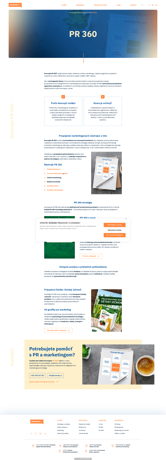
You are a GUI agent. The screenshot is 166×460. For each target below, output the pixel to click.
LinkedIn (45, 433)
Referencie (80, 5)
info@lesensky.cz (55, 375)
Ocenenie (82, 430)
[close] (125, 218)
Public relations (62, 427)
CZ (149, 5)
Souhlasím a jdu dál (114, 225)
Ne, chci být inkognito (114, 235)
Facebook (31, 433)
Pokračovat (83, 58)
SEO (66, 173)
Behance (41, 433)
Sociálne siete (52, 186)
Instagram (36, 433)
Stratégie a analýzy (63, 424)
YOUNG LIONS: (93, 450)
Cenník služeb (83, 433)
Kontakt (133, 5)
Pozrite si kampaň (89, 256)
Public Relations (53, 169)
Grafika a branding (55, 190)
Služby (64, 5)
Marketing (60, 430)
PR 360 (101, 427)
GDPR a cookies (120, 433)
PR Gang (117, 424)
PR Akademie (119, 427)
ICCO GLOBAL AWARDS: (45, 445)
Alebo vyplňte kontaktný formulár (42, 382)
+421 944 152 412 (37, 375)
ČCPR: (70, 451)
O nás (119, 5)
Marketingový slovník (84, 13)
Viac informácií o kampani (56, 330)
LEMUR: (92, 445)
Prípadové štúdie (100, 5)
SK (156, 5)
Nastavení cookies (114, 230)
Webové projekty (63, 433)
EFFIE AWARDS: (123, 445)
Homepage (73, 13)
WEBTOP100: (70, 445)
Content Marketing (55, 173)
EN (153, 5)
